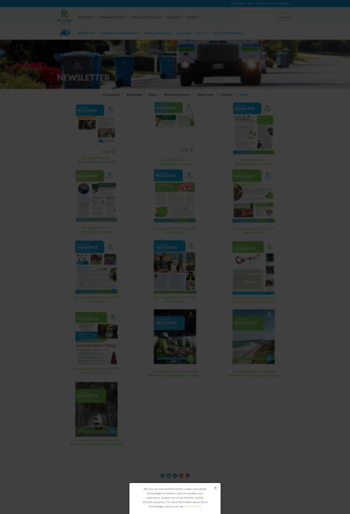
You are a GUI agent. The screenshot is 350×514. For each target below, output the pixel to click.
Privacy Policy (192, 506)
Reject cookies (215, 488)
